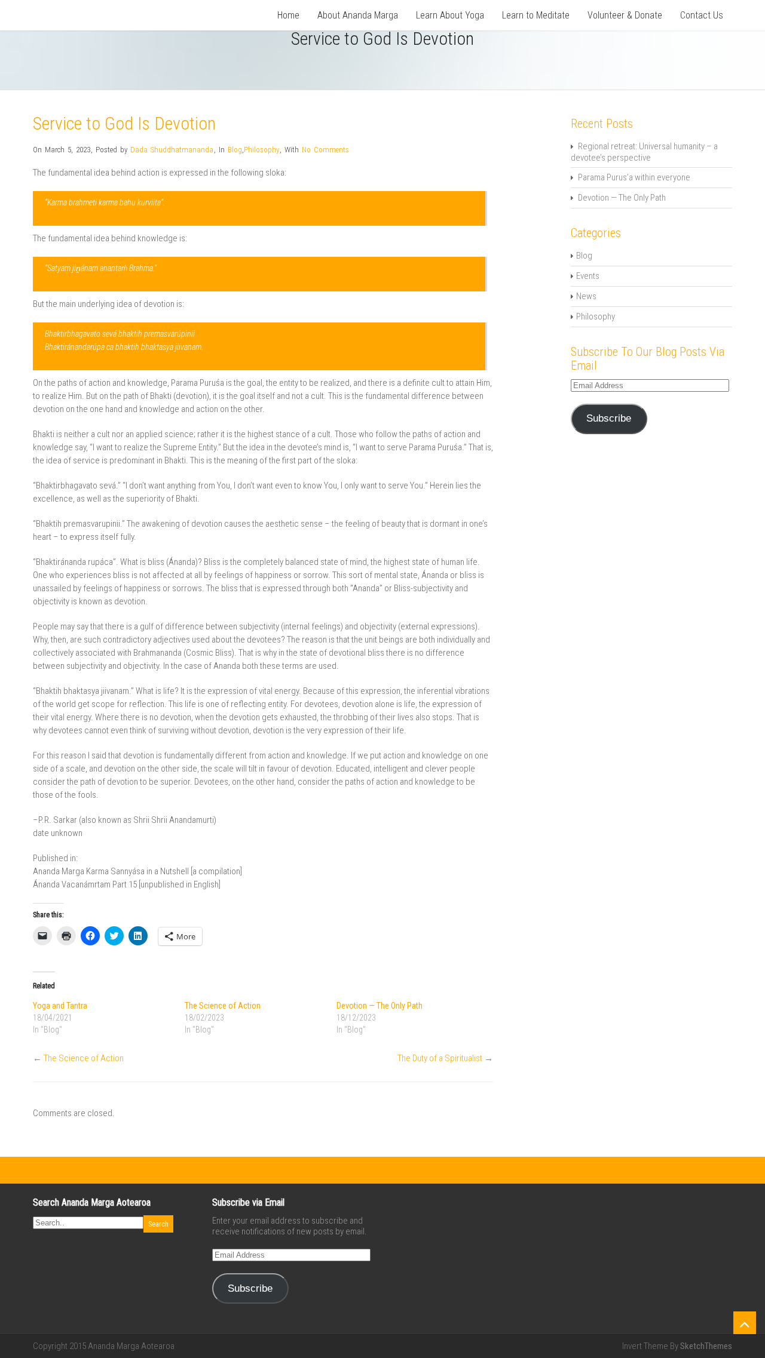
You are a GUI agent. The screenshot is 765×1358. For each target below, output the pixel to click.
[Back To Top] (744, 1322)
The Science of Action (223, 1005)
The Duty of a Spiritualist (439, 1058)
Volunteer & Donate (624, 15)
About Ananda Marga (357, 15)
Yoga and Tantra (60, 1005)
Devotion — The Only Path (379, 1005)
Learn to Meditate (536, 15)
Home (288, 15)
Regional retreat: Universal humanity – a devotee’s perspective (644, 152)
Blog (235, 149)
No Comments (325, 149)
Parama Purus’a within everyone (634, 177)
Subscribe (608, 418)
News (586, 296)
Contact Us (701, 15)
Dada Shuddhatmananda (171, 149)
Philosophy (261, 149)
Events (587, 276)
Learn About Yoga (450, 15)
